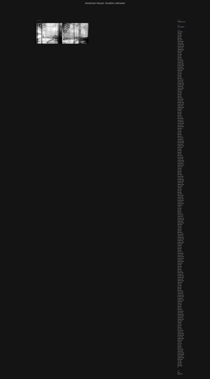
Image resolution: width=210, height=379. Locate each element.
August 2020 (180, 147)
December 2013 (181, 275)
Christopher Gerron (181, 21)
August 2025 (180, 51)
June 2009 (180, 362)
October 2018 (180, 182)
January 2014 (180, 274)
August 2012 (180, 301)
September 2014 (181, 261)
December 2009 (181, 352)
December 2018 (181, 179)
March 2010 (180, 348)
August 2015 (180, 243)
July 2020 (179, 149)
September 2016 (181, 222)
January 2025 (180, 62)
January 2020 (180, 158)
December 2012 (181, 295)
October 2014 (180, 259)
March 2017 (180, 213)
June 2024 (180, 73)
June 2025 (180, 54)
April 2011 (179, 327)
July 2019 (179, 168)
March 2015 (180, 251)
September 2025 (181, 49)
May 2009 (179, 364)
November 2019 (181, 161)
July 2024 (179, 72)
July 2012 (179, 303)
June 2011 (180, 324)
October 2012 (180, 298)
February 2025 (180, 60)
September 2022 (181, 107)
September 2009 (181, 357)
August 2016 (180, 224)
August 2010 (180, 340)
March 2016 (180, 232)
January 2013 (180, 293)
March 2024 (180, 78)
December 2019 (181, 160)
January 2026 (180, 43)
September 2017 (181, 203)
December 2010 (181, 333)
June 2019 (180, 169)
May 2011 (179, 325)
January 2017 (180, 216)
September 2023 (181, 88)
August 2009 (180, 359)
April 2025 (179, 57)
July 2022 (179, 110)
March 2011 (180, 328)
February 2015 (180, 253)
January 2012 (180, 312)
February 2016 (180, 234)
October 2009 (180, 356)
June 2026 (180, 35)
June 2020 (180, 150)
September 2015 (181, 242)
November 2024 (181, 65)
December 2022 (181, 102)
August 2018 (180, 185)
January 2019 (180, 177)
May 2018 (179, 190)
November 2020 (181, 142)
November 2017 (181, 200)
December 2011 (181, 314)
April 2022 (179, 115)
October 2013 (180, 279)
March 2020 (180, 155)
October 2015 (180, 240)
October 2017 (180, 202)
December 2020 (181, 141)
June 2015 (180, 247)
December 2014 (181, 256)
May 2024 (179, 75)
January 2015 (180, 255)
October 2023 (180, 86)
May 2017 (179, 210)
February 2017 (180, 214)
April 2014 (179, 269)
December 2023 (181, 83)
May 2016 (179, 229)
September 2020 (181, 145)
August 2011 (180, 320)
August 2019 (180, 166)
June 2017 (180, 208)
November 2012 (181, 296)
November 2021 (181, 123)
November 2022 (181, 104)
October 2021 (180, 125)
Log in (179, 372)
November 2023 (181, 84)
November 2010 (181, 335)
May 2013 (179, 287)
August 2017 (180, 205)
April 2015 (179, 250)
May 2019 (179, 171)
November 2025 (181, 46)
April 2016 (179, 230)
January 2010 (180, 351)
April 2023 (179, 96)
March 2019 (180, 174)
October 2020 (180, 144)
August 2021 (180, 128)
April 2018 (179, 192)
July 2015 (179, 245)
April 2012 (179, 307)
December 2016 (181, 218)
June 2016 (180, 227)
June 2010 (180, 343)
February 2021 (180, 137)
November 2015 (181, 238)
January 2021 (180, 139)
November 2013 (181, 277)
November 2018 (181, 181)
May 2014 (179, 267)
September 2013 (181, 280)
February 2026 (180, 41)
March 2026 (180, 39)
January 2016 (180, 235)
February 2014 (180, 272)
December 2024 (181, 63)
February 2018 (180, 195)
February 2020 (180, 157)
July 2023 (179, 91)
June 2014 (180, 266)
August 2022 (180, 108)
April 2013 (179, 288)
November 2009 (181, 354)
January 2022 (180, 120)
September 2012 (181, 299)
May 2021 (179, 133)
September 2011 (181, 319)
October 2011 (180, 317)
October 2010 (180, 336)
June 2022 (180, 112)
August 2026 (180, 31)
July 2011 (179, 322)
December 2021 (181, 121)
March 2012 (180, 309)
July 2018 (179, 187)
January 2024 (180, 81)
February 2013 (180, 291)
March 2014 (180, 271)
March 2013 (180, 290)
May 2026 (179, 36)
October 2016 (180, 221)
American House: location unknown (105, 3)
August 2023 (180, 89)
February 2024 (180, 80)
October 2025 (180, 47)
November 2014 (181, 258)
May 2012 (179, 306)
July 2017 (179, 206)
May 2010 (179, 344)
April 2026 (179, 38)
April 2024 (179, 76)
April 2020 (179, 153)
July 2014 (179, 264)
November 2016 (181, 219)
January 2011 (180, 332)
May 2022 (179, 113)
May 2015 (179, 248)
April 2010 (179, 346)
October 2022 (180, 105)
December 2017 (181, 198)
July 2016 (179, 226)
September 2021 (181, 126)
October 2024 (180, 67)
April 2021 (179, 134)
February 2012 (180, 311)
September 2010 (181, 338)
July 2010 (179, 341)
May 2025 (179, 55)
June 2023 (180, 92)
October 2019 (180, 163)
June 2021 (180, 131)
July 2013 (179, 283)
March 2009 (180, 365)
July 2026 (179, 33)
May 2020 (179, 152)
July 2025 (179, 52)
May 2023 (179, 94)
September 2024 (181, 68)
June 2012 (180, 304)
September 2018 (181, 184)
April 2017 (179, 211)
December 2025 (181, 44)
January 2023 (180, 100)
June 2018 (180, 189)
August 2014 (180, 263)
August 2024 (180, 70)
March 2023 (180, 97)
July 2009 (179, 360)
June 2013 (180, 285)
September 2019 (181, 165)
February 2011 (180, 330)
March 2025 (180, 59)
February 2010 (180, 349)
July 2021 (179, 129)
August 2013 (180, 282)
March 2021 (180, 136)
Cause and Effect (181, 26)
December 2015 (181, 237)
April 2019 (179, 173)
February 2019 (180, 176)
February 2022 (180, 118)
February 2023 (180, 99)
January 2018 (180, 197)
